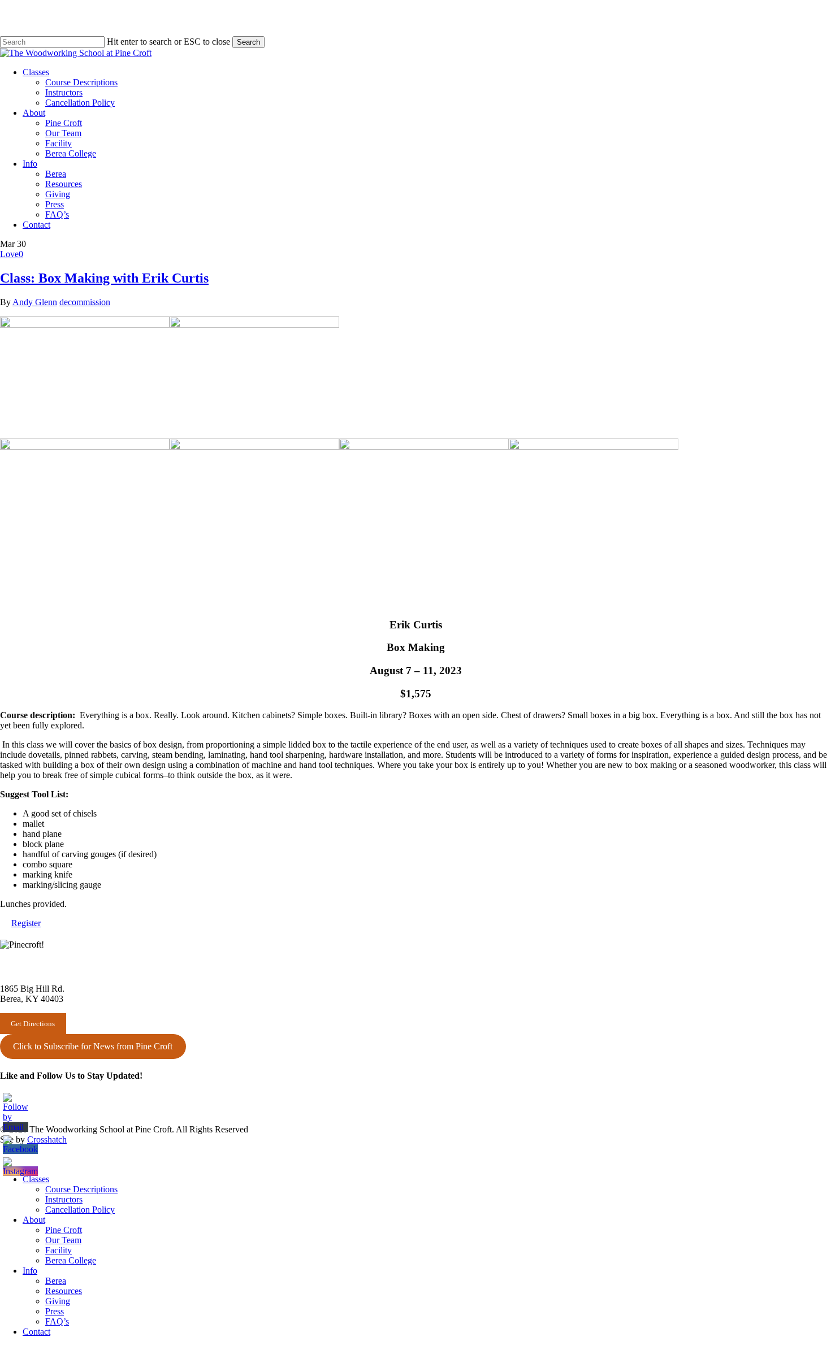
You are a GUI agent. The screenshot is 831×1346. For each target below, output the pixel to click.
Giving (57, 1301)
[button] (26, 923)
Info (30, 1270)
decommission (84, 302)
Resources (63, 1291)
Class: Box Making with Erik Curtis (104, 278)
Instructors (64, 1199)
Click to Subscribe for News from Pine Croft (92, 1046)
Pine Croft (63, 1230)
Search (248, 42)
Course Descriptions (81, 1189)
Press (54, 1311)
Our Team (63, 1240)
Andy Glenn (34, 302)
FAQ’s (57, 1321)
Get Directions (33, 1023)
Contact (36, 1331)
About (34, 1220)
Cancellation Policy (80, 1209)
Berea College (70, 1260)
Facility (58, 1250)
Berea (55, 1281)
